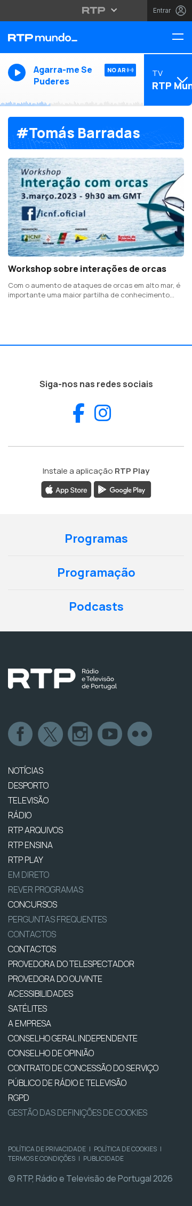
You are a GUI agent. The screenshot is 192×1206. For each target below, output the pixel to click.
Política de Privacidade (47, 1148)
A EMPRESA (29, 1023)
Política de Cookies (125, 1148)
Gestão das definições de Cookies (77, 1112)
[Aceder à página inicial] (64, 37)
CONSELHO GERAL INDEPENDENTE (73, 1038)
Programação (96, 572)
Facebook (21, 734)
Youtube (110, 734)
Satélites (27, 1008)
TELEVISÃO (28, 800)
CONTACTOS (32, 949)
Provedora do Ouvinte (55, 979)
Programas (96, 538)
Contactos (32, 934)
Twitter (50, 734)
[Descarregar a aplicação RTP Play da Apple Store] (66, 489)
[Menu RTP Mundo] (182, 37)
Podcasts (96, 606)
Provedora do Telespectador (71, 964)
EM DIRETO (28, 874)
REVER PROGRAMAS (45, 889)
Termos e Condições (41, 1158)
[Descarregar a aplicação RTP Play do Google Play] (122, 489)
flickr (140, 734)
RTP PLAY (25, 860)
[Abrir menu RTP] (96, 10)
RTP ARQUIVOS (35, 830)
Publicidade (103, 1158)
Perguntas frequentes (57, 919)
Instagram (80, 734)
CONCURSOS (32, 904)
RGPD (18, 1098)
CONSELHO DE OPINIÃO (51, 1053)
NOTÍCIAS (25, 770)
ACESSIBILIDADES (40, 993)
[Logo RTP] (62, 679)
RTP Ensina (30, 845)
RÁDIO (19, 815)
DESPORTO (28, 785)
